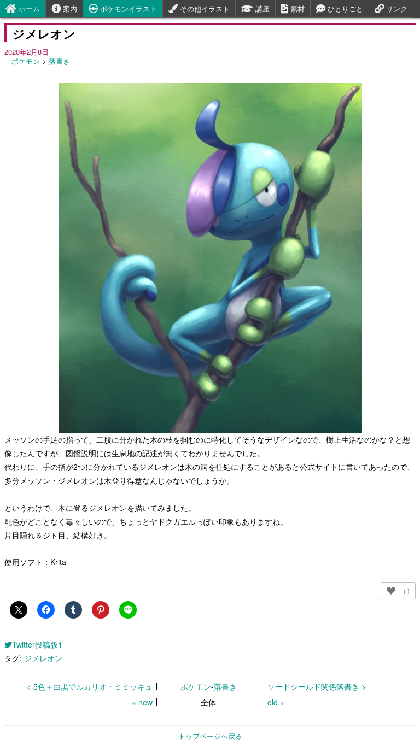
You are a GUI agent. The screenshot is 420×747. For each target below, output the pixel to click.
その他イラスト (204, 8)
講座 (261, 8)
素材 (296, 8)
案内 (69, 8)
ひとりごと (344, 8)
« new (142, 702)
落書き (59, 61)
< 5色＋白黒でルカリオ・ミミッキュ (90, 686)
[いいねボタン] (391, 591)
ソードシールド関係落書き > (316, 686)
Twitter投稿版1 (37, 644)
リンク (395, 8)
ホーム (28, 8)
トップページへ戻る (210, 736)
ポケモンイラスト (127, 8)
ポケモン (25, 61)
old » (275, 702)
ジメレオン (43, 657)
